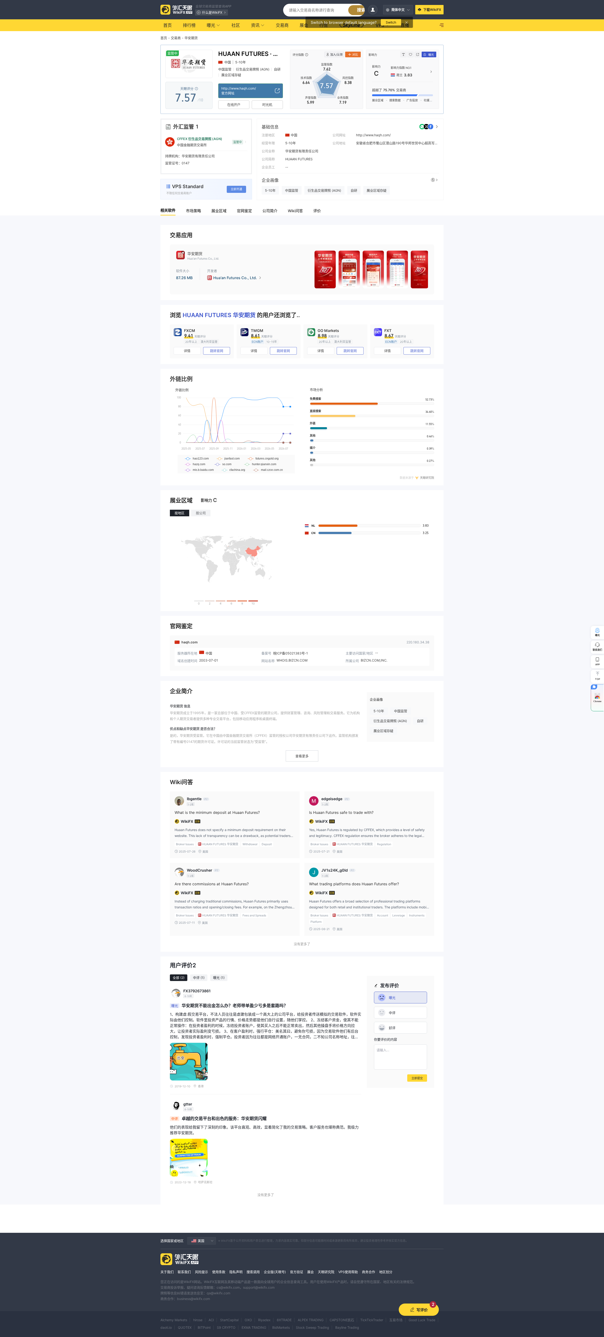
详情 (187, 351)
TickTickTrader (371, 1320)
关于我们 (167, 1272)
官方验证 (296, 1272)
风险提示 (201, 1272)
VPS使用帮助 (348, 1272)
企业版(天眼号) (275, 1272)
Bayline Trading (347, 1327)
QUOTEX (185, 1327)
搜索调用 (253, 1272)
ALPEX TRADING (310, 1320)
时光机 (267, 105)
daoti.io (166, 1327)
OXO (248, 1320)
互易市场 (396, 1320)
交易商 (176, 38)
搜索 (361, 10)
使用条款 (218, 1272)
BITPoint (204, 1327)
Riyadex (264, 1320)
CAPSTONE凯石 (342, 1320)
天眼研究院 (326, 1272)
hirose (197, 1320)
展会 (310, 1272)
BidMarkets (281, 1327)
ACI (211, 1320)
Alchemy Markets (173, 1320)
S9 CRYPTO (226, 1327)
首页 (163, 38)
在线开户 (233, 105)
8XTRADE (284, 1320)
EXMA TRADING (254, 1327)
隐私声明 (236, 1272)
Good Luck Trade (422, 1320)
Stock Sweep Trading (312, 1327)
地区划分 (385, 1272)
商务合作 (368, 1272)
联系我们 (184, 1272)
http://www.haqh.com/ (373, 135)
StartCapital (229, 1320)
